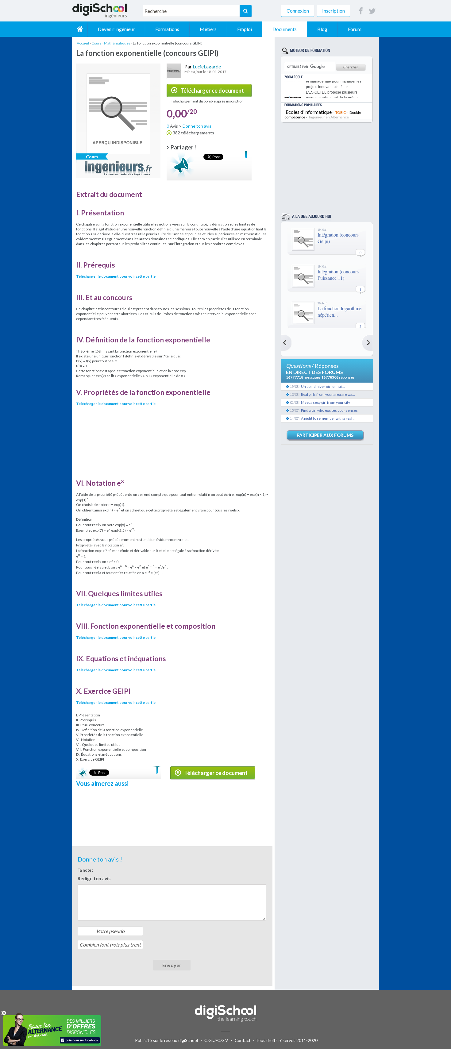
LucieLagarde (207, 66)
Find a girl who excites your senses (329, 410)
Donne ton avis (197, 126)
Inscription (333, 10)
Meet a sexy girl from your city (325, 402)
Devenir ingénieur (116, 29)
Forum (354, 29)
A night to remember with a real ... (328, 418)
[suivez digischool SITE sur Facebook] (361, 11)
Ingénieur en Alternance (329, 117)
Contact (243, 1040)
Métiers (208, 29)
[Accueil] (79, 29)
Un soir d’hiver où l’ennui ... (323, 386)
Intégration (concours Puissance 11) (338, 274)
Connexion (298, 10)
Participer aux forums (325, 435)
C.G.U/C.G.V (216, 1040)
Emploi (244, 29)
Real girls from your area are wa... (328, 394)
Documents (284, 29)
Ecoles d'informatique (309, 112)
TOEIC (340, 112)
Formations (167, 29)
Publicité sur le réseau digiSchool (166, 1040)
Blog (322, 29)
